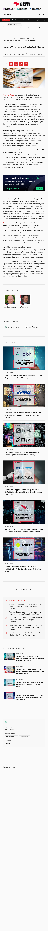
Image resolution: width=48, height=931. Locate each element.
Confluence (32, 327)
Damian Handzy (9, 223)
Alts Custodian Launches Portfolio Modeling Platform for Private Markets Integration (25, 634)
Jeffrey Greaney (8, 199)
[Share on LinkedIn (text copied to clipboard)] (11, 64)
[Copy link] (26, 64)
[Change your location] (39, 14)
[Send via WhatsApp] (21, 64)
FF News (10, 28)
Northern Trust (8, 95)
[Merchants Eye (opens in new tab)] (9, 9)
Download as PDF (25, 589)
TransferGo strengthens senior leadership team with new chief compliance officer (25, 613)
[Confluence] (24, 736)
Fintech (17, 28)
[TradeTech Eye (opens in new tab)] (35, 9)
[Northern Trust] (10, 736)
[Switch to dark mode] (43, 14)
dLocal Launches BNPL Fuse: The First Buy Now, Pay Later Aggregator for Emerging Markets (25, 606)
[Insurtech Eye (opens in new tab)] (22, 9)
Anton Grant (29, 40)
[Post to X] (16, 64)
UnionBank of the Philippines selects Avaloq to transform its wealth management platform (25, 619)
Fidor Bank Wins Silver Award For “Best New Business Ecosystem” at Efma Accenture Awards (25, 627)
